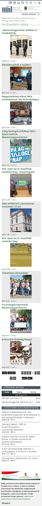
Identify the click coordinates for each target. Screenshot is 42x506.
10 (38, 373)
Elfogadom (6, 503)
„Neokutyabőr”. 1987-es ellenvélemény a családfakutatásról (14, 427)
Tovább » (13, 61)
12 (15, 378)
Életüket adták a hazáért (16, 64)
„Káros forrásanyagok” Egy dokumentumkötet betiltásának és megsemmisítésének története (21, 415)
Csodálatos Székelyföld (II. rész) (20, 459)
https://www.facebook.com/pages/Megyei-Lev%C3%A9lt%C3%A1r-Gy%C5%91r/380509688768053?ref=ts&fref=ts (14, 3)
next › (24, 378)
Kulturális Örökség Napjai (17, 339)
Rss (22, 3)
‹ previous (11, 373)
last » (30, 378)
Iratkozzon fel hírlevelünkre (10, 3)
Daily (7, 392)
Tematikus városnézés (15, 272)
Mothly (33, 392)
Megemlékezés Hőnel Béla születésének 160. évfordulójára (20, 98)
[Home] (13, 9)
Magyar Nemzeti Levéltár (10, 18)
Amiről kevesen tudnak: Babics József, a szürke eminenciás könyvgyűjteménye (18, 439)
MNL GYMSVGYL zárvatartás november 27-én (18, 205)
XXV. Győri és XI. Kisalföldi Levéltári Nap (17, 240)
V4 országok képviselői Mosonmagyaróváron (15, 306)
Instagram (18, 3)
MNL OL (13, 419)
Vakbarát (26, 3)
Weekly (19, 392)
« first (4, 373)
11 (11, 378)
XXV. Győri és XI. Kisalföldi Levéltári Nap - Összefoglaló (18, 170)
